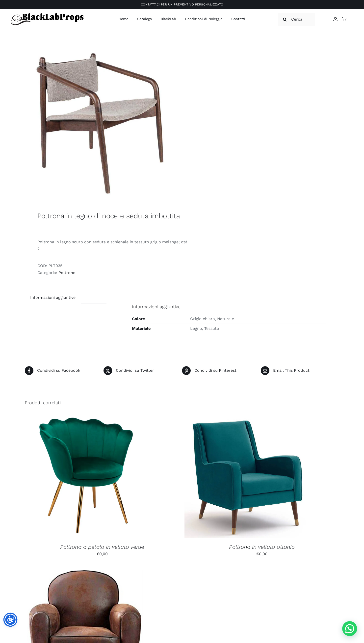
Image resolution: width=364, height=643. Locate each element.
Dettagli (113, 477)
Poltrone (66, 272)
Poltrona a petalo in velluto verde (102, 547)
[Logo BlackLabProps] (47, 14)
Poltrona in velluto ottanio (262, 547)
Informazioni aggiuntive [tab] (53, 297)
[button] (349, 628)
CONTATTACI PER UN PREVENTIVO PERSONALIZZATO (182, 4)
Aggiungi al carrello (74, 477)
